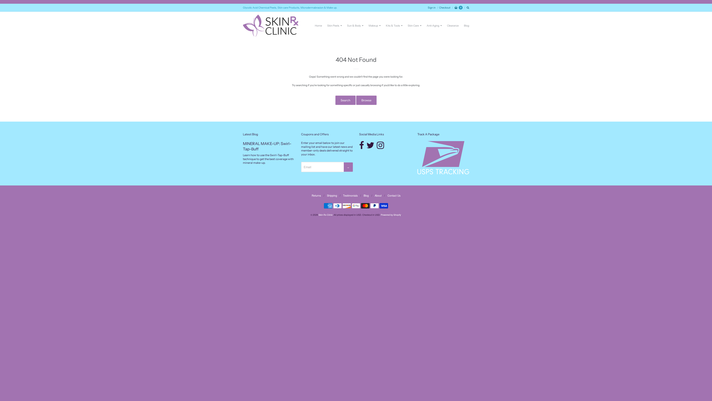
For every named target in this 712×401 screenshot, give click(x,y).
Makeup (373, 25)
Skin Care (413, 25)
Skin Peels (333, 25)
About (378, 195)
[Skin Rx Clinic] (271, 26)
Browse (366, 100)
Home (318, 25)
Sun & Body (354, 25)
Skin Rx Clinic (326, 214)
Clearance (453, 25)
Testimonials (350, 195)
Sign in (432, 7)
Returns (316, 195)
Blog (466, 25)
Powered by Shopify (391, 214)
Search (345, 100)
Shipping (332, 195)
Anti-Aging (433, 25)
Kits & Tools (393, 25)
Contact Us (394, 195)
